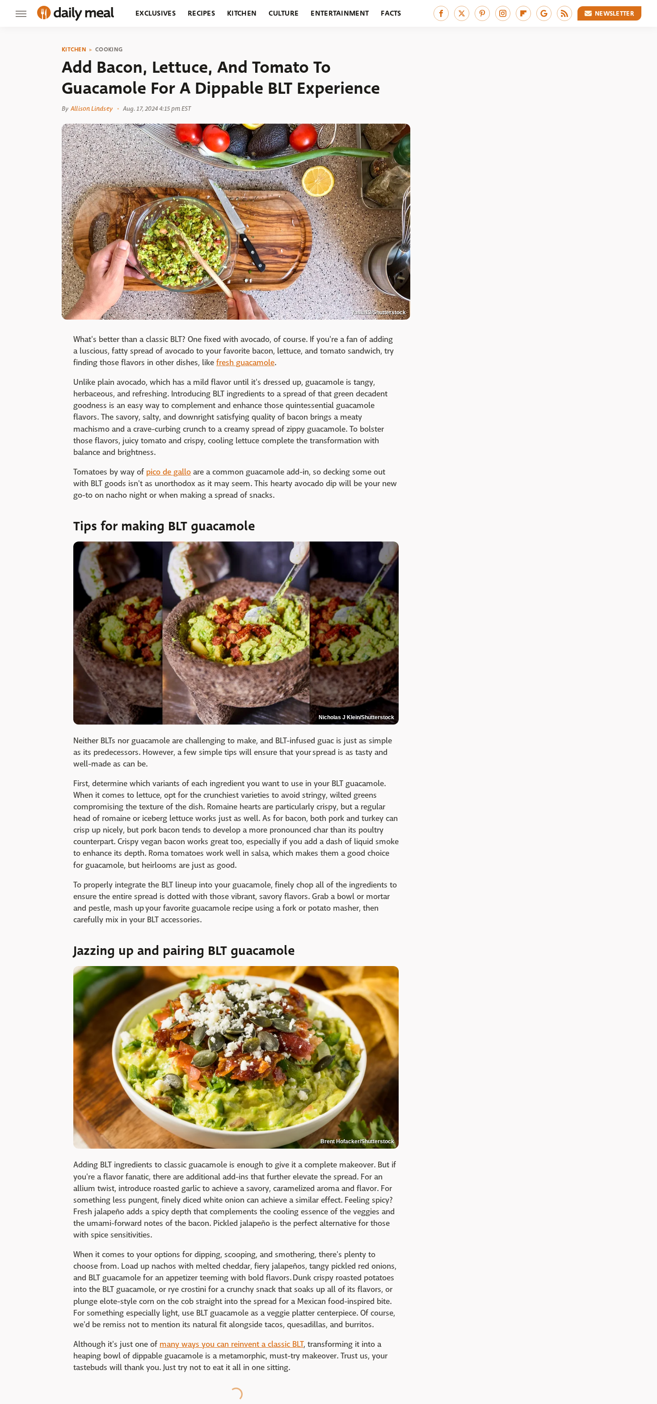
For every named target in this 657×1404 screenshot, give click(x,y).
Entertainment (340, 13)
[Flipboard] (523, 13)
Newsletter (614, 13)
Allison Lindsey (92, 108)
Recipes (201, 13)
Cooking (108, 49)
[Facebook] (441, 13)
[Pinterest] (482, 13)
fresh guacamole (245, 363)
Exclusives (155, 13)
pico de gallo (168, 472)
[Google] (544, 13)
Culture (284, 13)
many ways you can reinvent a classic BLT (231, 1344)
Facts (391, 13)
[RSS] (564, 13)
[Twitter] (461, 13)
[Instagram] (502, 13)
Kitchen (242, 13)
